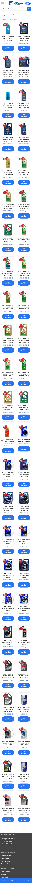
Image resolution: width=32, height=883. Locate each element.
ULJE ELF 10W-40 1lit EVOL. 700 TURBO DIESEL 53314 (24, 474)
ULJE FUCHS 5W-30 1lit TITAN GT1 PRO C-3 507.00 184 (24, 743)
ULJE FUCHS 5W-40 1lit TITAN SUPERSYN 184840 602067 (8, 810)
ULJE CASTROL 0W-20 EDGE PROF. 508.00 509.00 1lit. (8, 172)
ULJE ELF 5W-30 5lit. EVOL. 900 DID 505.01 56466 (8, 575)
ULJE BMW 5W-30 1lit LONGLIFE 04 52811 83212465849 (24, 139)
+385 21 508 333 (7, 842)
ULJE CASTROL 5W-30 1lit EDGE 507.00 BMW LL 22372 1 (24, 273)
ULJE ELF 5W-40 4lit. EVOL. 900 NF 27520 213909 (24, 608)
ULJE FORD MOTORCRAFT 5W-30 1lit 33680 (24, 642)
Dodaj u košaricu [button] (8, 48)
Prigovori (3, 874)
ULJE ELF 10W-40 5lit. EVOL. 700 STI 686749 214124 (24, 508)
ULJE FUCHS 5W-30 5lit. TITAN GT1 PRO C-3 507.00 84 (8, 776)
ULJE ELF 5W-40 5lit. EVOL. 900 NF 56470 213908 (8, 642)
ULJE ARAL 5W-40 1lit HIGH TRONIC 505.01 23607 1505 (24, 105)
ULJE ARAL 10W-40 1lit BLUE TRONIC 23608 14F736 (8, 38)
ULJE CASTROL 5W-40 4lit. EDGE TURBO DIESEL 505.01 (8, 407)
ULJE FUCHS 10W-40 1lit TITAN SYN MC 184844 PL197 (24, 676)
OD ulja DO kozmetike (16, 14)
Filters (5, 19)
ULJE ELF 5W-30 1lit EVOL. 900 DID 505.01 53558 (8, 541)
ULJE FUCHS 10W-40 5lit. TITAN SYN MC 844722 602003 (8, 709)
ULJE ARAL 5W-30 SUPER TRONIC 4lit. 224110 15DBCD (24, 72)
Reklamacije (4, 877)
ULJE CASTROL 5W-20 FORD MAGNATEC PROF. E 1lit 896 (8, 273)
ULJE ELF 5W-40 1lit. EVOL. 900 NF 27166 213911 (8, 608)
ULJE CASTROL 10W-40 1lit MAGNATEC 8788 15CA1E (24, 206)
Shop (8, 14)
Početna (3, 14)
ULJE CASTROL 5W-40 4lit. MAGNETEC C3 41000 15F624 (24, 407)
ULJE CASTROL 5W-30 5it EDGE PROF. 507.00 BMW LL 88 (24, 340)
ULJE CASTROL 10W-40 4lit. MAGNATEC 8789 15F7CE (8, 240)
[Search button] (29, 9)
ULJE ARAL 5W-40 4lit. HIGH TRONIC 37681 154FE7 (8, 139)
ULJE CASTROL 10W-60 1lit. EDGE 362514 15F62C (24, 240)
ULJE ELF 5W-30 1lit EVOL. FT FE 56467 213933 (24, 541)
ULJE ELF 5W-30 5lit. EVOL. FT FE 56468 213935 (24, 575)
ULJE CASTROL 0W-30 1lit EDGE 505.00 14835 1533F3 (8, 206)
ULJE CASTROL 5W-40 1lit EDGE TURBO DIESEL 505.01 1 (8, 374)
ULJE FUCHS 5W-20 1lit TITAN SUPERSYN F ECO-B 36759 (8, 743)
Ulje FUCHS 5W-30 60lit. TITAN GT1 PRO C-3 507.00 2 (24, 776)
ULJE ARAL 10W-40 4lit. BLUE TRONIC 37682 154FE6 (24, 38)
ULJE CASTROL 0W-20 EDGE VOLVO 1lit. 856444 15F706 (24, 172)
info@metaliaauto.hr (6, 844)
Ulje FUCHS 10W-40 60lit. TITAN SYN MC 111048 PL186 (24, 709)
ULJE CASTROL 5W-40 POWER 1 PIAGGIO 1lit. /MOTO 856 (8, 441)
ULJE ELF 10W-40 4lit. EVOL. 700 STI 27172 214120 (8, 508)
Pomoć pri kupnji (5, 861)
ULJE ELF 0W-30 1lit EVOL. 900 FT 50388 (24, 440)
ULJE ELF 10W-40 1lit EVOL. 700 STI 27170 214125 (8, 474)
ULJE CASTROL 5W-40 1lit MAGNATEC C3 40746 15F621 (24, 374)
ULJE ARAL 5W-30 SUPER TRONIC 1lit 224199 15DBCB (8, 72)
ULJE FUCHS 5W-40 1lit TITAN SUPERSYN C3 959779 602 (24, 810)
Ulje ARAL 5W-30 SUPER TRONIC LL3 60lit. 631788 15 (7, 105)
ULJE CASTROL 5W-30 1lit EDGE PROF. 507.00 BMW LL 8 (8, 307)
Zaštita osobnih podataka (8, 864)
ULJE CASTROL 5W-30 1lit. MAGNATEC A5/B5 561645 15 (24, 307)
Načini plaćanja (5, 858)
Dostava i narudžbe (6, 855)
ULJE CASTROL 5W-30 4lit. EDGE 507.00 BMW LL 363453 (8, 340)
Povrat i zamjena (5, 871)
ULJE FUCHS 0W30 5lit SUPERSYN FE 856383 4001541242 (8, 676)
